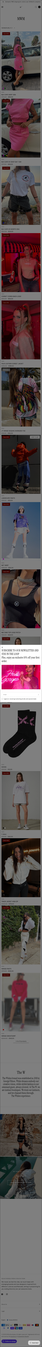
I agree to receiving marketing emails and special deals (20, 699)
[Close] (2, 647)
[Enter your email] (38, 694)
